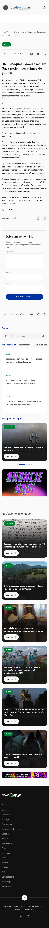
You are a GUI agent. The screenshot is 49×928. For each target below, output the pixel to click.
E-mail (8, 283)
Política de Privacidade (24, 909)
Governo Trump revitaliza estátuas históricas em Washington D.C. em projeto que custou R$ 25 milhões (24, 712)
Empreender (7, 824)
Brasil (8, 354)
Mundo (9, 32)
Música (5, 862)
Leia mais (9, 456)
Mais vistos (24, 344)
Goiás (4, 848)
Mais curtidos (40, 344)
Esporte (5, 839)
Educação (9, 523)
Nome (8, 272)
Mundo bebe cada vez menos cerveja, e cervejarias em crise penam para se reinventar (24, 629)
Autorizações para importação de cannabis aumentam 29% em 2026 (20, 381)
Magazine (6, 853)
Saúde (8, 375)
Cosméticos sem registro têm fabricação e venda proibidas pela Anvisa (24, 360)
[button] (17, 464)
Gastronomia (7, 843)
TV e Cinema (7, 886)
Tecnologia (6, 882)
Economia (9, 427)
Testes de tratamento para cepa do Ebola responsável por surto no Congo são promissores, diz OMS (22, 670)
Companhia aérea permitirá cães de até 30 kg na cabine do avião (23, 755)
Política (5, 867)
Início (4, 32)
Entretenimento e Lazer (12, 829)
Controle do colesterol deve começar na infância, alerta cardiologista (23, 403)
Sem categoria (8, 877)
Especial (5, 834)
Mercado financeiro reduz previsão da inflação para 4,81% (24, 448)
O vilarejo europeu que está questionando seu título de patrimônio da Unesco (23, 587)
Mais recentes (9, 344)
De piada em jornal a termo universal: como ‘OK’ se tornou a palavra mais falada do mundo (24, 545)
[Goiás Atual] (20, 8)
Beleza (4, 805)
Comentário (10, 251)
